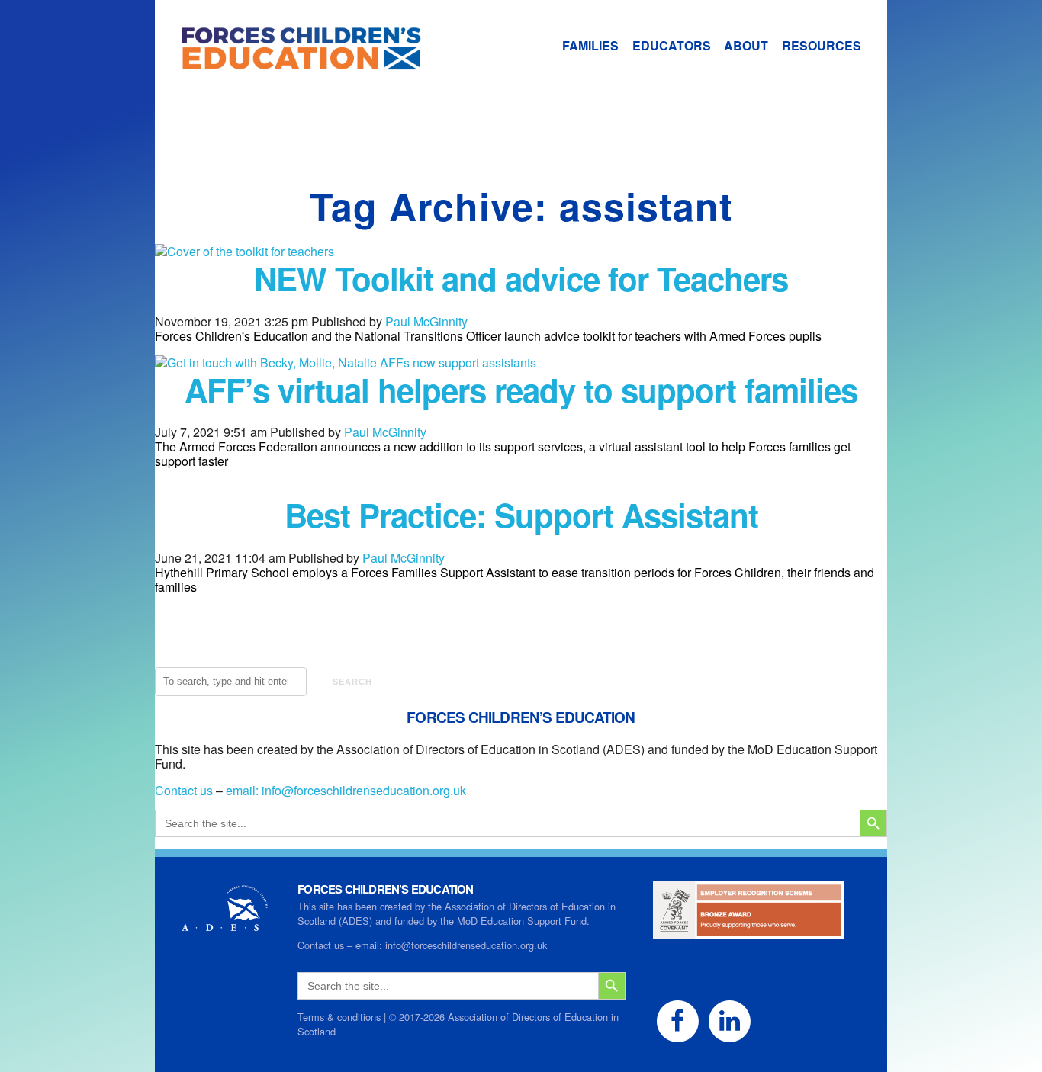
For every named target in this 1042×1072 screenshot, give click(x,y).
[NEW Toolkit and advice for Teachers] (244, 251)
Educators (671, 45)
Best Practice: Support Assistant (521, 515)
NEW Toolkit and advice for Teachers (521, 278)
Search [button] (352, 681)
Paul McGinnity (426, 321)
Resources (821, 45)
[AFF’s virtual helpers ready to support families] (345, 362)
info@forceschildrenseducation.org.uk (364, 790)
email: (244, 790)
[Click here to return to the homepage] (288, 62)
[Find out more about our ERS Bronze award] (748, 931)
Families (590, 45)
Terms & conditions (339, 1016)
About (746, 45)
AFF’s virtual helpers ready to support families (521, 389)
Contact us (184, 790)
